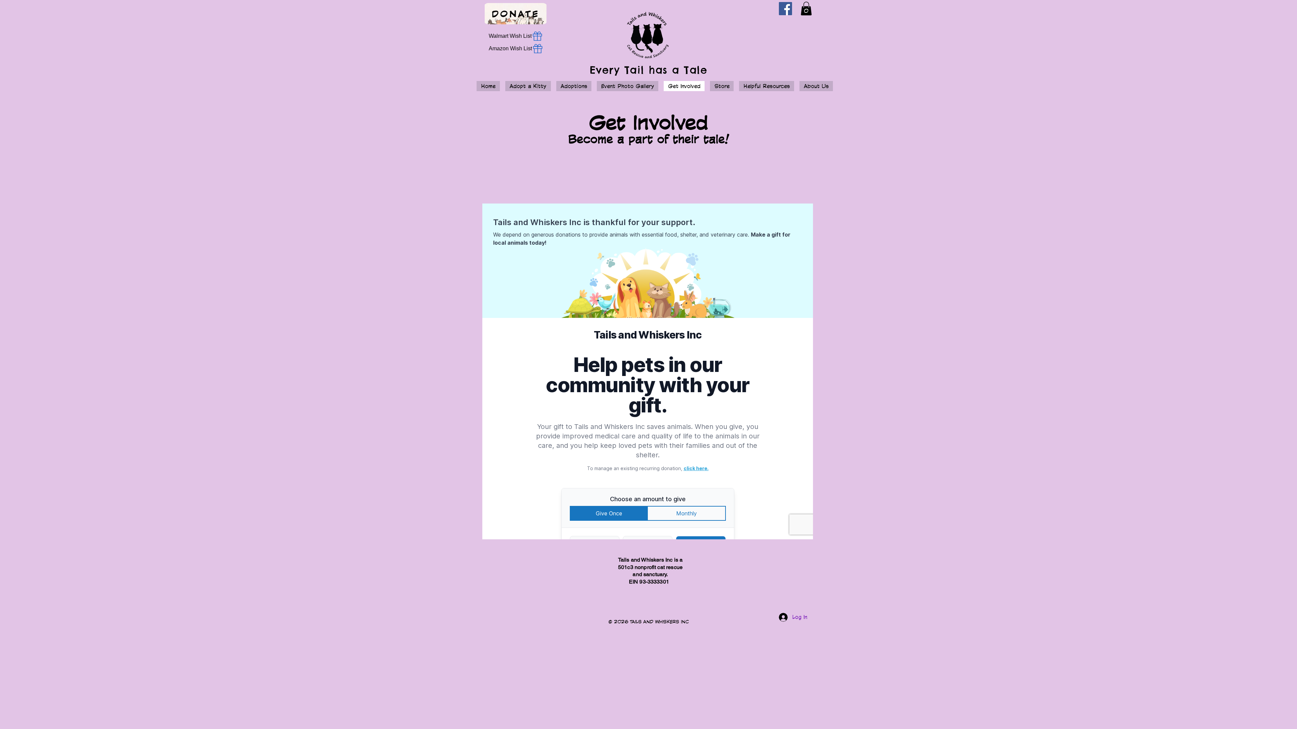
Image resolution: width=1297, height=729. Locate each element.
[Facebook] (785, 8)
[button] (806, 9)
